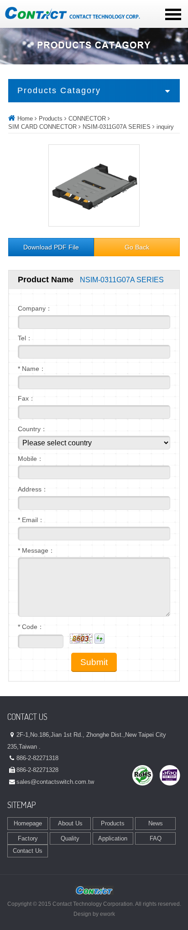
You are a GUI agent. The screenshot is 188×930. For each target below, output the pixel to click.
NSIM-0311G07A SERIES (117, 126)
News (155, 823)
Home (25, 118)
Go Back (137, 247)
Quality (70, 838)
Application (112, 838)
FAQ (156, 838)
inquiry (165, 126)
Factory (28, 838)
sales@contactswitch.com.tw (55, 781)
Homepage (28, 823)
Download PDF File (51, 247)
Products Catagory (59, 90)
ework (107, 914)
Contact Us (27, 850)
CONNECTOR (87, 118)
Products (51, 118)
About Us (70, 823)
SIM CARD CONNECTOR (42, 126)
